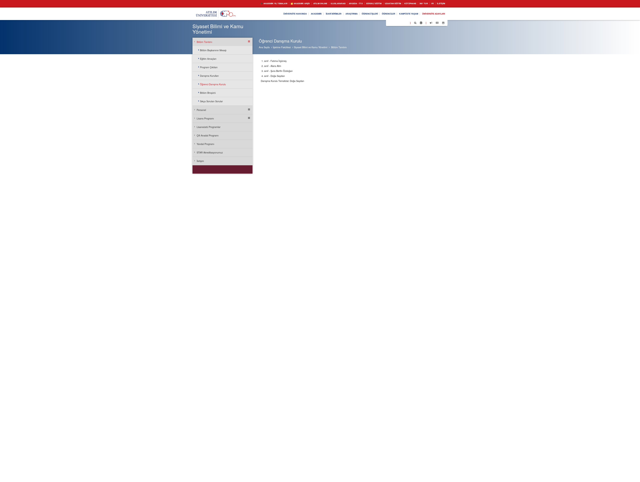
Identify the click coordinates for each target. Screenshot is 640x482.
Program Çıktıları (209, 67)
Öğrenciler (381, 14)
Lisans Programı (205, 118)
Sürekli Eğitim (364, 3)
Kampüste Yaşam (404, 14)
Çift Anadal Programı (207, 135)
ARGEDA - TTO (343, 3)
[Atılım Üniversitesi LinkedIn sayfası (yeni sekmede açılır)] (397, 23)
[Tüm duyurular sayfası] (431, 23)
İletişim (440, 3)
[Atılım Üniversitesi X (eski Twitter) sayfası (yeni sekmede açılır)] (393, 23)
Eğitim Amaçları (208, 58)
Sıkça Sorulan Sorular (211, 101)
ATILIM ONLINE (303, 3)
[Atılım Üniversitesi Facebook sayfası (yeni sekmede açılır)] (389, 23)
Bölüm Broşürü (208, 92)
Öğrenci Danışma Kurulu (213, 84)
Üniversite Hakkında (276, 14)
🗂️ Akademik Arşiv (279, 3)
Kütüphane (405, 3)
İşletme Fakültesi (282, 47)
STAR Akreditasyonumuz (210, 152)
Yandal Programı (205, 144)
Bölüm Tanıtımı (339, 47)
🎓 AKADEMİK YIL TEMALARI (249, 3)
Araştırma (339, 14)
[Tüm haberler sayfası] (437, 23)
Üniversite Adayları (432, 14)
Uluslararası (323, 3)
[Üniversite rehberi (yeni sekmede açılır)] (421, 23)
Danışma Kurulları (209, 75)
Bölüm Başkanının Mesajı (213, 50)
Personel (201, 110)
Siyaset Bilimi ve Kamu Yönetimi (310, 47)
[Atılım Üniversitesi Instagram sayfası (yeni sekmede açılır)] (401, 23)
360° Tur (420, 3)
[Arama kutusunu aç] (415, 23)
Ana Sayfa (264, 47)
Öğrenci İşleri (359, 14)
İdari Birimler (319, 14)
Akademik (300, 14)
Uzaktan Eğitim (385, 3)
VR (430, 3)
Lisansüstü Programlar (208, 127)
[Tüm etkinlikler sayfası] (443, 23)
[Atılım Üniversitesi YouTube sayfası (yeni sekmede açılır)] (406, 23)
